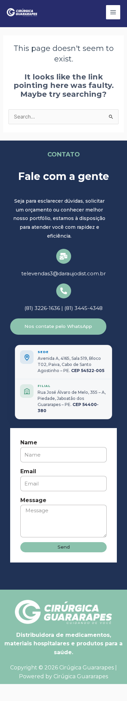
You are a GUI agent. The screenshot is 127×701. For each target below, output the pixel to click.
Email (28, 471)
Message (33, 500)
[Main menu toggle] (113, 12)
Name (28, 442)
